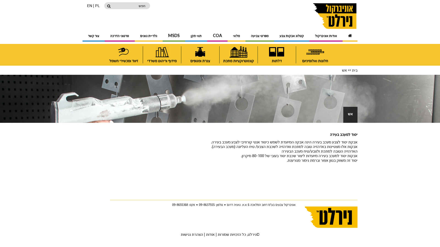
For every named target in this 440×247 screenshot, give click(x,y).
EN (89, 5)
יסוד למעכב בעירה (344, 134)
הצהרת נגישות (192, 234)
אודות (210, 234)
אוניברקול (324, 16)
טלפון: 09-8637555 (211, 205)
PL (97, 5)
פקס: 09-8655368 (183, 205)
